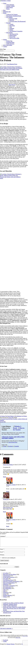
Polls (4, 591)
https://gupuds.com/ (8, 507)
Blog (4, 10)
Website (2, 554)
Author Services (10, 43)
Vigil (10, 27)
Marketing (5, 584)
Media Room (9, 7)
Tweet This (11, 417)
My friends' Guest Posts (9, 585)
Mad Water (12, 25)
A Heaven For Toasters (12, 14)
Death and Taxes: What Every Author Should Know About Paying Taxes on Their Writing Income (14, 608)
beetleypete (6, 499)
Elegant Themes (10, 644)
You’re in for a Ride (14, 38)
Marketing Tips (7, 11)
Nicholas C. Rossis (11, 484)
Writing (5, 39)
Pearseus (8, 22)
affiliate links (18, 637)
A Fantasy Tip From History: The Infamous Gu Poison (13, 416)
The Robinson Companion (15, 31)
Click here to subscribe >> (6, 628)
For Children (9, 17)
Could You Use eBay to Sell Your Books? (13, 603)
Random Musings (7, 595)
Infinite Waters (12, 35)
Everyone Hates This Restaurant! (17, 21)
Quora (4, 594)
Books (4, 13)
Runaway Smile (13, 18)
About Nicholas (10, 4)
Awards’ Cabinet (10, 6)
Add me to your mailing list (8, 557)
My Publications (7, 588)
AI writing (5, 573)
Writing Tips (9, 41)
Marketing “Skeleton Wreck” (10, 604)
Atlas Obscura (11, 84)
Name (2, 549)
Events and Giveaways (8, 577)
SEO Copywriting (7, 45)
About (4, 3)
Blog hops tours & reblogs (9, 574)
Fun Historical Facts (12, 64)
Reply (4, 476)
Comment (3, 536)
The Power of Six (13, 34)
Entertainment (6, 575)
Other (4, 589)
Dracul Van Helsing (8, 464)
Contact (5, 46)
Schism (11, 29)
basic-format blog (12, 442)
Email (2, 552)
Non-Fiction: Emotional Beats (13, 16)
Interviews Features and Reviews (11, 581)
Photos (8, 9)
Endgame (11, 28)
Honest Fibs (12, 36)
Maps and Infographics (8, 582)
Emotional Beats (10, 42)
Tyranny (11, 24)
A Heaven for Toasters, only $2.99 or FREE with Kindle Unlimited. (13, 437)
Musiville (11, 20)
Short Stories (9, 32)
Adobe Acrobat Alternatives (10, 605)
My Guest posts (7, 587)
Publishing (5, 592)
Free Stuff (5, 578)
